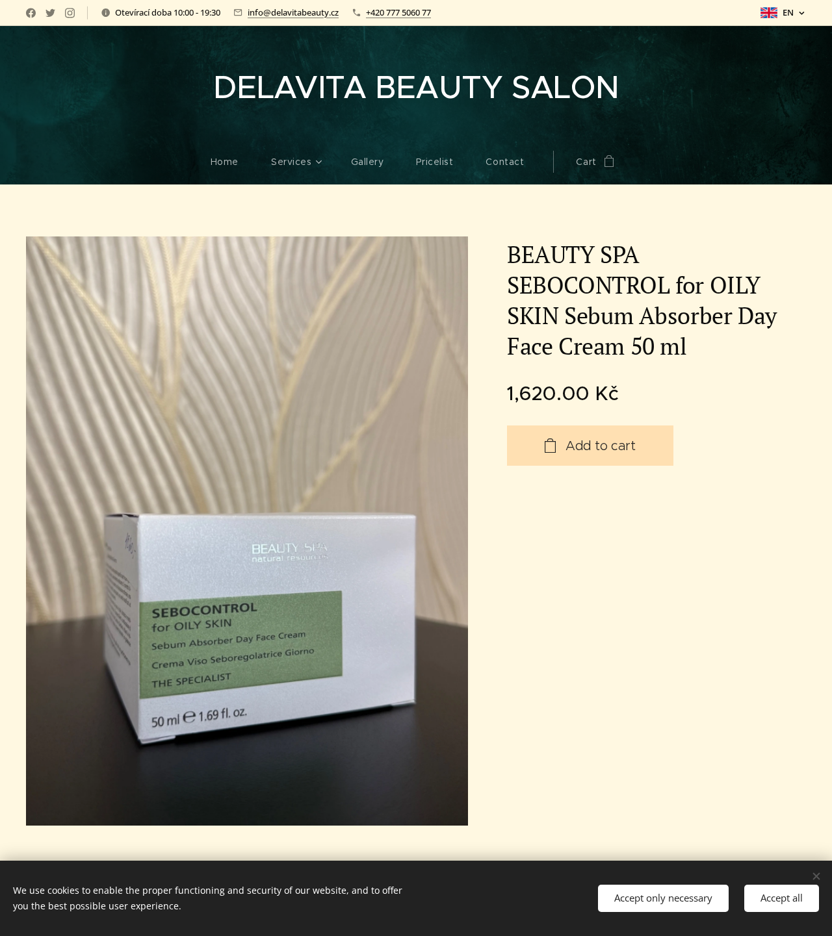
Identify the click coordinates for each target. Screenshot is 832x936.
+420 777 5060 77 (398, 12)
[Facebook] (31, 13)
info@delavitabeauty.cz (293, 12)
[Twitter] (50, 13)
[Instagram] (70, 13)
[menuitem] (233, 161)
